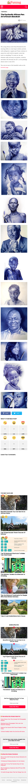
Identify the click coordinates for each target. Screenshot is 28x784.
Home (3, 780)
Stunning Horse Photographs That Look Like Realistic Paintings (12, 724)
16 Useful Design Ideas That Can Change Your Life (13, 772)
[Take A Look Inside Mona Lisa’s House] (14, 607)
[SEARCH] (26, 7)
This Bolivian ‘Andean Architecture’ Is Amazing (13, 575)
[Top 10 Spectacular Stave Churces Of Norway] (14, 523)
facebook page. (5, 67)
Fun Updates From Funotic (11, 716)
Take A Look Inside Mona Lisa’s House (13, 616)
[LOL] (2, 516)
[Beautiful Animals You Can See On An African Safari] (14, 502)
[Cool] (2, 537)
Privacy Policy (16, 780)
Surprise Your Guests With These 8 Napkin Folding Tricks (13, 728)
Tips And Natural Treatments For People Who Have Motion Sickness (14, 596)
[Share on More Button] (24, 413)
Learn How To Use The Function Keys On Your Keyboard (12, 764)
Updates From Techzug (10, 754)
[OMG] (6, 496)
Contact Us (14, 781)
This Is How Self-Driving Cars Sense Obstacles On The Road (13, 757)
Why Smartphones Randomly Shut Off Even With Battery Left (13, 768)
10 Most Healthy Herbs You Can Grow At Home (13, 731)
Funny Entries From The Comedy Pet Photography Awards (13, 720)
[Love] (2, 496)
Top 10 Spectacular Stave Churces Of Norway (13, 533)
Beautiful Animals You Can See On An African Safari (13, 512)
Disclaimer (23, 780)
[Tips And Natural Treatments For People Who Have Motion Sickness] (14, 586)
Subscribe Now (14, 706)
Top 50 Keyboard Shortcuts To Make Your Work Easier (13, 554)
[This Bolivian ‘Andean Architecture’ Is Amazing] (14, 565)
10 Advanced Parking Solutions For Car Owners (13, 761)
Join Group (9, 780)
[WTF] (6, 516)
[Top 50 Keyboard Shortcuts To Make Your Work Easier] (14, 544)
